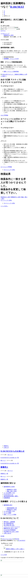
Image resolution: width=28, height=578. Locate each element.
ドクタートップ (5, 33)
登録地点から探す (6, 197)
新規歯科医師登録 (9, 57)
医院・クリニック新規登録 (11, 71)
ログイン (3, 30)
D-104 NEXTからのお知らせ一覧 (10, 457)
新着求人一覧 (4, 473)
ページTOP (4, 554)
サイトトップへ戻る (9, 169)
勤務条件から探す (9, 35)
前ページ (3, 460)
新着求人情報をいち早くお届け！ (15, 549)
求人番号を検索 (5, 25)
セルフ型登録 (4, 115)
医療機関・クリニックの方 (11, 58)
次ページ (10, 454)
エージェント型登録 (6, 166)
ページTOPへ (4, 206)
